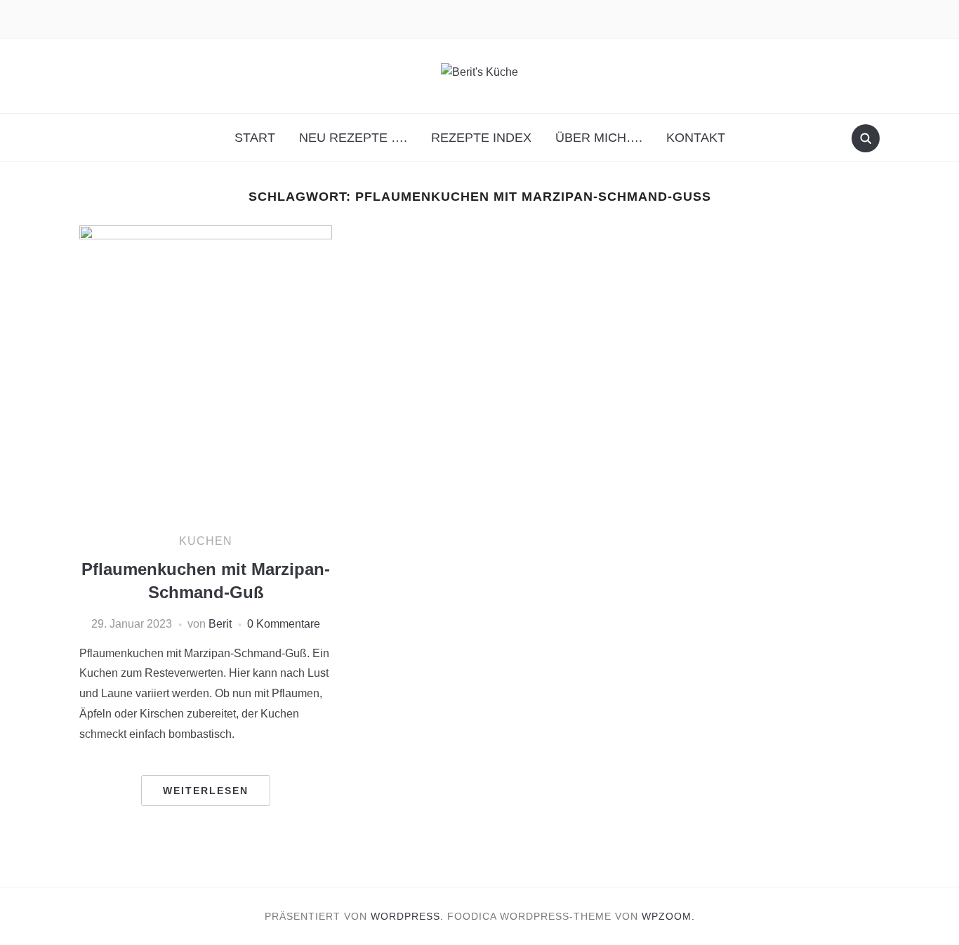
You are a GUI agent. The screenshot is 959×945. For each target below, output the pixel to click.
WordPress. (407, 916)
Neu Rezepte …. (353, 138)
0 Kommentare (283, 624)
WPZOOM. (668, 916)
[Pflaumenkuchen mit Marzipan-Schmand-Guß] (205, 372)
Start (254, 138)
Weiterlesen (206, 790)
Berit (220, 624)
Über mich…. (598, 138)
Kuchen (205, 541)
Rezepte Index (481, 138)
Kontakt (695, 138)
